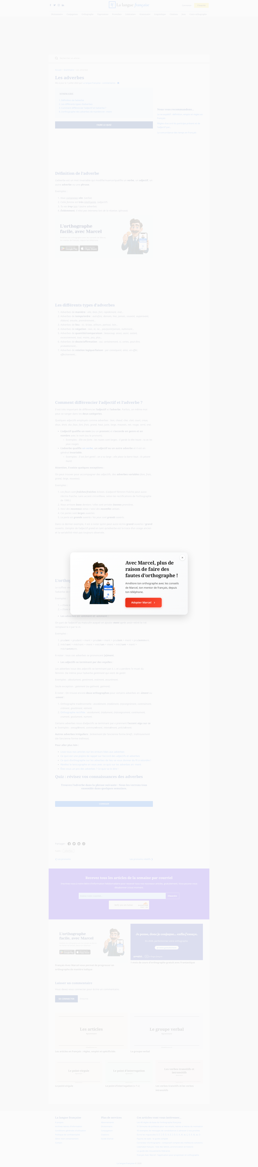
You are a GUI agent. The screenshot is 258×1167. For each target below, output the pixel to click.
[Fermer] (182, 557)
